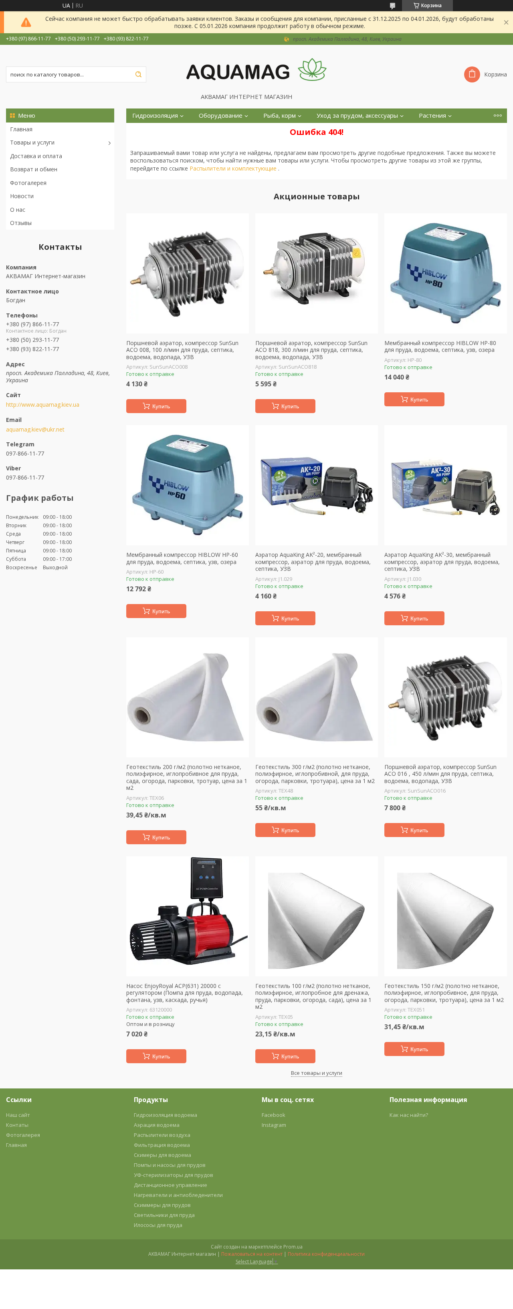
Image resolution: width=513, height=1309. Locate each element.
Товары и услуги (32, 142)
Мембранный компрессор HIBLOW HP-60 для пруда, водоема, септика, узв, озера (182, 558)
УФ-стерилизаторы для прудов (173, 1175)
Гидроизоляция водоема (165, 1114)
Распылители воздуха (162, 1134)
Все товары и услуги (316, 1072)
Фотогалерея (28, 183)
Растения (432, 115)
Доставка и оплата (36, 156)
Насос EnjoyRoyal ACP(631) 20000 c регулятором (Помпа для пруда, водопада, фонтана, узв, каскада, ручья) (184, 993)
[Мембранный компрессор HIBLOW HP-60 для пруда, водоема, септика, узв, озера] (187, 485)
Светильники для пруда (164, 1215)
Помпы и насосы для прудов (170, 1164)
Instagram (274, 1124)
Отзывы (21, 223)
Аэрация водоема (157, 1124)
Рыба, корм (279, 115)
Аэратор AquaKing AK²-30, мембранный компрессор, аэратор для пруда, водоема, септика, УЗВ (442, 561)
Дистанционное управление (170, 1185)
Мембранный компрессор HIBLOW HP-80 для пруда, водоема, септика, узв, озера (440, 346)
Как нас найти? (409, 1114)
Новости (22, 196)
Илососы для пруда (158, 1225)
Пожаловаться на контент (252, 1254)
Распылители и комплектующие (234, 168)
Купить (161, 406)
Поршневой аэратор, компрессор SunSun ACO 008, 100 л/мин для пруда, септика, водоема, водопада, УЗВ (182, 350)
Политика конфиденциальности (326, 1254)
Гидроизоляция (155, 115)
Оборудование (220, 115)
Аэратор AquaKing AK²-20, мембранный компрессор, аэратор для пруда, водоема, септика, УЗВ (313, 561)
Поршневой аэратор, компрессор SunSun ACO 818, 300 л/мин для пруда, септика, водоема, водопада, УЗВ (311, 350)
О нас (17, 209)
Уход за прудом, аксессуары (357, 115)
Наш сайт (18, 1114)
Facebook (273, 1114)
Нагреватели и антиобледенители (178, 1195)
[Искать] (138, 74)
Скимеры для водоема (162, 1154)
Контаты (17, 1124)
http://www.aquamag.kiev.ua (42, 404)
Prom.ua (293, 1246)
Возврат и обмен (33, 169)
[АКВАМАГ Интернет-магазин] (256, 69)
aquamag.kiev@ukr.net (35, 429)
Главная (21, 129)
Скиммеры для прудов (162, 1205)
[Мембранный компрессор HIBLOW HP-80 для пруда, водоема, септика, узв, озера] (445, 273)
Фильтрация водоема (162, 1144)
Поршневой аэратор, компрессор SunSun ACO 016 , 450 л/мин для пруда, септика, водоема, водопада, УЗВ (440, 774)
